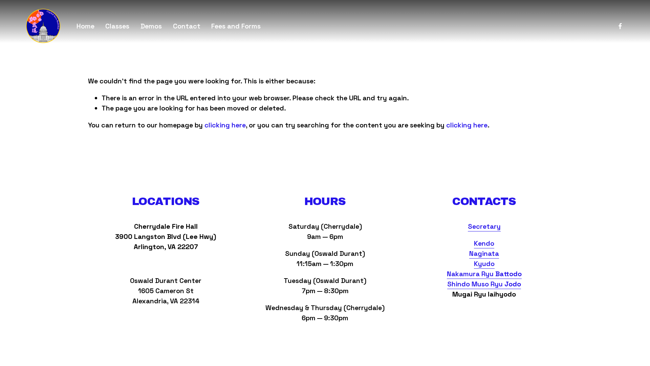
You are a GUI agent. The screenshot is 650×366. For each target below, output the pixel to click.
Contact (186, 26)
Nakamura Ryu (484, 273)
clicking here (225, 125)
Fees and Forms (236, 26)
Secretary (484, 226)
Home (85, 26)
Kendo (484, 243)
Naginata (484, 253)
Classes (117, 26)
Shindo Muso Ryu (484, 284)
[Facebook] (620, 26)
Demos (151, 26)
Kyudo (484, 263)
